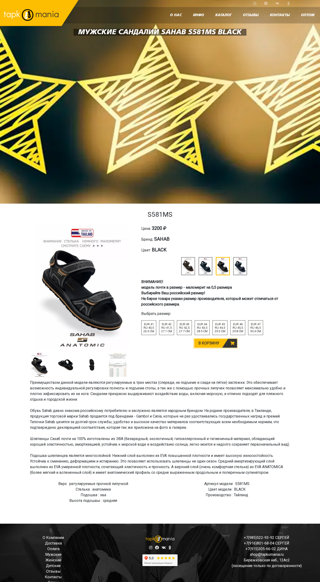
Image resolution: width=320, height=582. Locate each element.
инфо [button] (198, 15)
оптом (307, 15)
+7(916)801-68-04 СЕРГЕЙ (266, 543)
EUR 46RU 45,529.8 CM (237, 327)
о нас (176, 15)
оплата (53, 549)
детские (53, 565)
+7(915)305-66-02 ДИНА (267, 549)
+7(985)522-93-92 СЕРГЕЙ (266, 537)
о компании (53, 537)
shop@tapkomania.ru (267, 554)
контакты (280, 15)
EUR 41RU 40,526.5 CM (148, 327)
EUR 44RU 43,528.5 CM (202, 327)
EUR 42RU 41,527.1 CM (166, 327)
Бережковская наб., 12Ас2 (267, 560)
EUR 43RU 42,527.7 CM (184, 327)
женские (53, 560)
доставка (53, 543)
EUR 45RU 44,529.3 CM (220, 327)
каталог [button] (223, 15)
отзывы (251, 15)
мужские (53, 554)
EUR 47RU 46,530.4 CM (255, 327)
